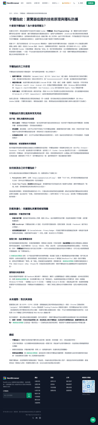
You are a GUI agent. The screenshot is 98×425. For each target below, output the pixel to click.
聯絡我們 (69, 384)
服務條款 (69, 390)
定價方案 (37, 3)
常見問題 (53, 387)
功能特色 (28, 3)
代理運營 (37, 396)
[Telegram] (40, 418)
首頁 (22, 3)
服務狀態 (53, 390)
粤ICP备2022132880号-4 (33, 415)
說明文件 (53, 381)
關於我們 (69, 381)
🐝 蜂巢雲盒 (65, 3)
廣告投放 (37, 399)
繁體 (81, 3)
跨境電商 (37, 387)
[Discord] (37, 418)
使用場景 (45, 3)
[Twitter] (33, 418)
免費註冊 (90, 3)
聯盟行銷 (37, 393)
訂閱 (29, 395)
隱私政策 (69, 387)
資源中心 (55, 3)
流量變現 (37, 403)
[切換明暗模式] (74, 3)
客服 (92, 420)
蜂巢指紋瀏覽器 (16, 256)
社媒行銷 (37, 390)
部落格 (16, 13)
